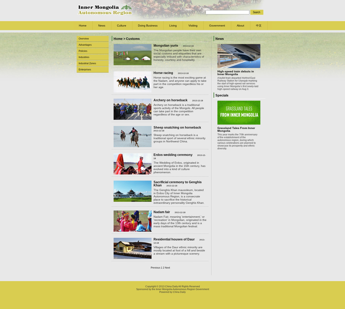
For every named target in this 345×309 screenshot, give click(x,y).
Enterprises (85, 69)
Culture (121, 25)
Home (82, 25)
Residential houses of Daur (174, 239)
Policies (83, 51)
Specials (221, 95)
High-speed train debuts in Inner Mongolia (235, 73)
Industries (84, 57)
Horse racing (163, 73)
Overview (84, 38)
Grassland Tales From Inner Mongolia (236, 129)
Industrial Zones (87, 63)
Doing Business (148, 25)
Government (217, 25)
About (240, 25)
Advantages (85, 44)
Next (167, 267)
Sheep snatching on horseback (177, 127)
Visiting (192, 25)
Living (173, 25)
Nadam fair (162, 212)
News (101, 25)
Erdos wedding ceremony (173, 154)
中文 (259, 25)
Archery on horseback (170, 100)
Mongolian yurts (166, 45)
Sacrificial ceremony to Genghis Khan (178, 183)
